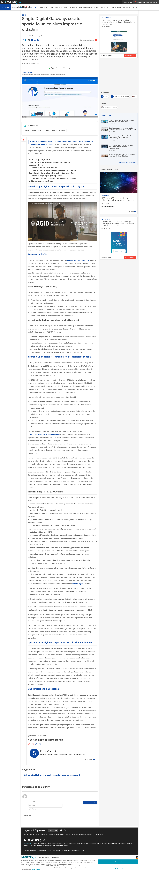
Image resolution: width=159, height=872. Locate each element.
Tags (37, 834)
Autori (32, 834)
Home (24, 36)
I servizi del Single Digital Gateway (44, 168)
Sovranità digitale (54, 7)
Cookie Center (98, 834)
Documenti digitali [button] (129, 7)
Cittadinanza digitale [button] (68, 7)
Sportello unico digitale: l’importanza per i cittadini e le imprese (52, 178)
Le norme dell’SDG (36, 165)
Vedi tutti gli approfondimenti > (127, 162)
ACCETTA (118, 861)
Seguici (52, 830)
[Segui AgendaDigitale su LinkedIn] (61, 830)
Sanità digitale (116, 7)
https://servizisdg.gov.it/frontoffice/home (44, 434)
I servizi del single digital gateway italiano (47, 176)
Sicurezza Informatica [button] (101, 7)
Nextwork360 (28, 843)
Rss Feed (43, 834)
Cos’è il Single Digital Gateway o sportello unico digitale (49, 162)
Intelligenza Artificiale (85, 7)
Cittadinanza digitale (36, 36)
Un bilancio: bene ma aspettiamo (41, 181)
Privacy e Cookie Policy (56, 834)
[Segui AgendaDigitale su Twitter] (65, 830)
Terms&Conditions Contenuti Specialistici (79, 834)
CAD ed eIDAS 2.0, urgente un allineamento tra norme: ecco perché (52, 775)
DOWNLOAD (130, 56)
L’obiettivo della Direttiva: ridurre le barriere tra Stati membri (54, 170)
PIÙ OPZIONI (118, 868)
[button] (5, 7)
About (26, 834)
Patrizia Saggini (27, 72)
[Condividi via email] (32, 40)
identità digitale (78, 584)
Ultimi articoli (42, 7)
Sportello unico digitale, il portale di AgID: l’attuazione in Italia (51, 173)
